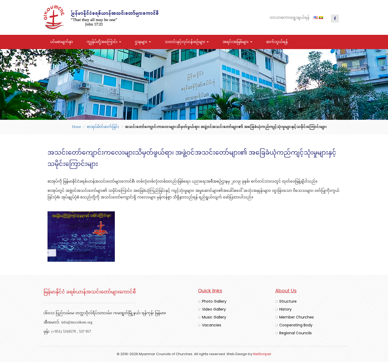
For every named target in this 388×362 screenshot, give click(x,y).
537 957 (85, 332)
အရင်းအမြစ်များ (236, 42)
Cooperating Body (296, 325)
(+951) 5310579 (63, 332)
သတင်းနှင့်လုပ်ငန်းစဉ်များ (185, 42)
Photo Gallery (214, 301)
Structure (288, 301)
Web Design (236, 353)
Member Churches (296, 317)
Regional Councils (295, 333)
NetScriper (262, 353)
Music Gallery (214, 317)
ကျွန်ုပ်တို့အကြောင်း (103, 42)
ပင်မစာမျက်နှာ (61, 42)
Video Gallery (214, 309)
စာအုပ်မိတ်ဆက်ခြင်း (103, 127)
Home (76, 127)
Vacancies (211, 325)
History (285, 309)
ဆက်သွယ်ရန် (277, 42)
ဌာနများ (141, 42)
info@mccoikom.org (76, 322)
